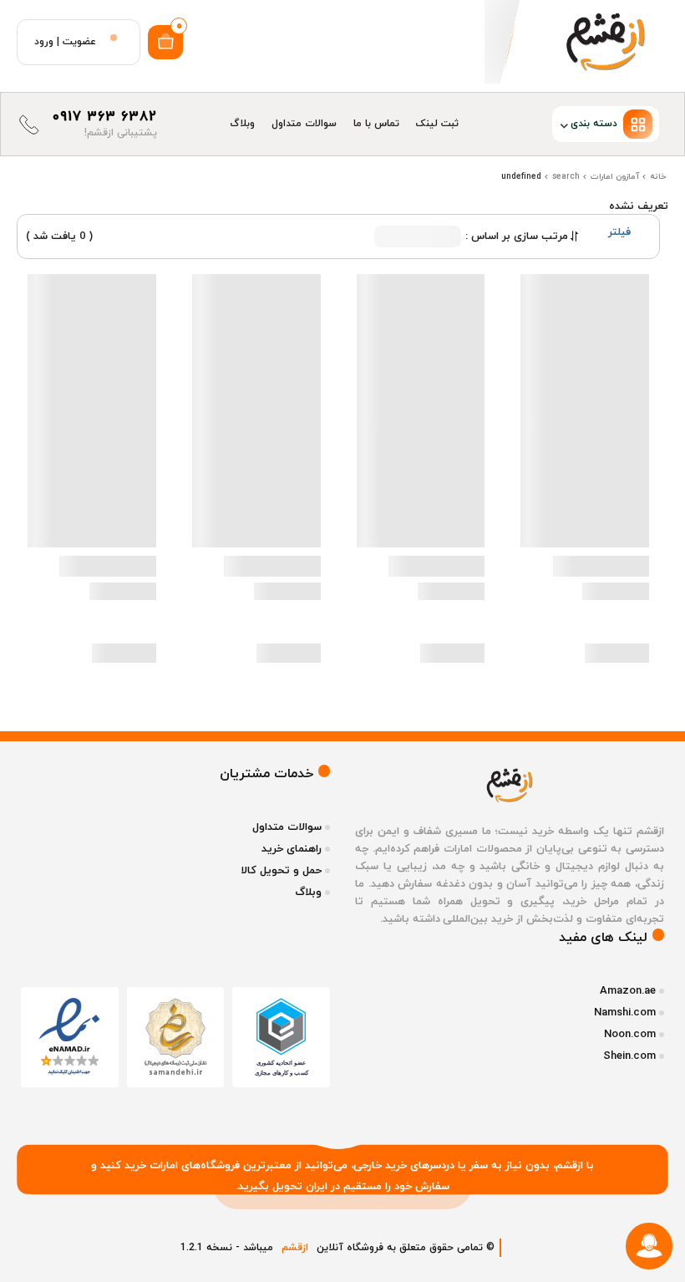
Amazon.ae (628, 991)
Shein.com (629, 1056)
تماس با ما (376, 123)
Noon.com (630, 1034)
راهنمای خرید (291, 849)
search (566, 176)
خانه (658, 176)
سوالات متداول (304, 123)
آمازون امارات (615, 176)
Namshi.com (625, 1012)
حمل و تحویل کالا (281, 870)
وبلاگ (242, 123)
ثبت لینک (437, 123)
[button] (567, 124)
